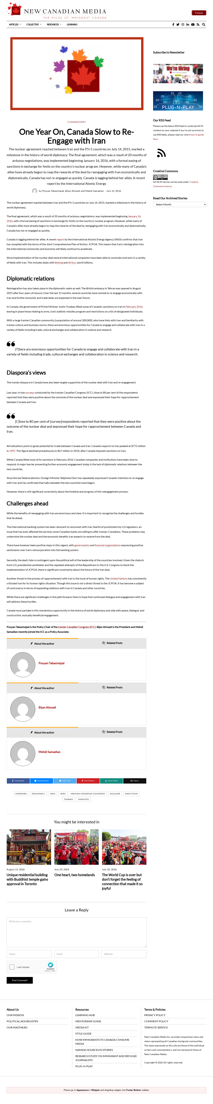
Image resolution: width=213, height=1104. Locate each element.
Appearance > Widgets (88, 1090)
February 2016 (134, 306)
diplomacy (38, 793)
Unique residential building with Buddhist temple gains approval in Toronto (27, 879)
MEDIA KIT (82, 1027)
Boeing (59, 262)
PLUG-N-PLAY (84, 1066)
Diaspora (21, 793)
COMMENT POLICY (156, 1021)
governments (82, 545)
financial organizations (108, 545)
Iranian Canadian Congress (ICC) (77, 626)
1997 (12, 450)
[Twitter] (178, 24)
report (60, 239)
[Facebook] (173, 24)
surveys (29, 392)
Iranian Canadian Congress (88, 793)
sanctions (131, 793)
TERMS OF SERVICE (156, 1027)
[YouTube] (192, 24)
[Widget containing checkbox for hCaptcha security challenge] (32, 967)
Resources (53, 24)
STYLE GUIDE (83, 1033)
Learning (72, 24)
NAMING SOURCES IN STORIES (94, 1049)
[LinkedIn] (188, 24)
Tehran (68, 799)
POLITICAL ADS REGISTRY (22, 1021)
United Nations (118, 578)
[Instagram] (183, 24)
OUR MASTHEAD (17, 1027)
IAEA (52, 793)
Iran (63, 793)
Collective (32, 24)
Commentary (76, 122)
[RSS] (198, 24)
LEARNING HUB (85, 1015)
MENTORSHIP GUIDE (88, 1021)
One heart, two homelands (74, 875)
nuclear (115, 793)
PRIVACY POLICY (154, 1015)
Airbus (72, 262)
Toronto (83, 799)
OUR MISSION (15, 1015)
